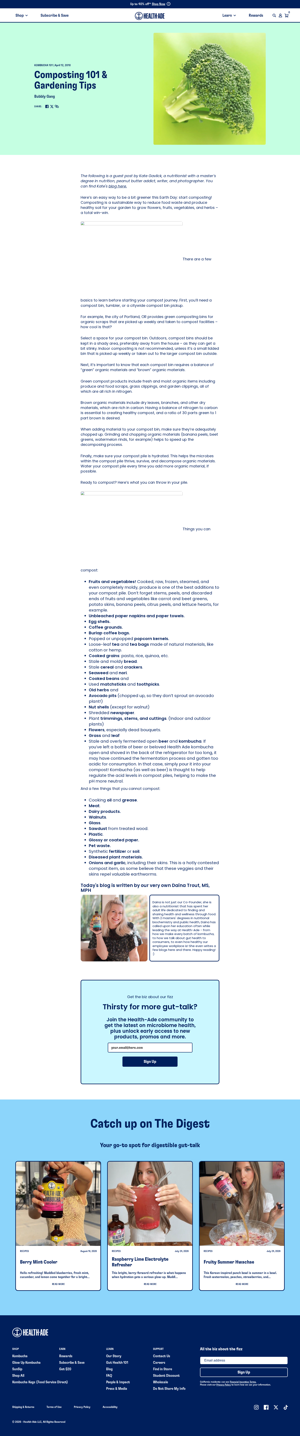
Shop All (18, 1376)
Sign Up (150, 1062)
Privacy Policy (223, 1384)
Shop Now (158, 4)
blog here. (118, 186)
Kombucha (20, 1356)
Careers (159, 1363)
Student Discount (166, 1376)
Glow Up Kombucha (26, 1363)
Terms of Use (54, 1407)
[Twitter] (51, 106)
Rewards (256, 15)
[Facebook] (47, 106)
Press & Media (116, 1389)
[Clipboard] (56, 106)
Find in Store (162, 1369)
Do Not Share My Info (169, 1389)
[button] (274, 15)
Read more (58, 1284)
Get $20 (65, 1369)
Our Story (113, 1356)
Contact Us (161, 1356)
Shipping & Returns (23, 1407)
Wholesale (160, 1382)
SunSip (17, 1369)
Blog (109, 1369)
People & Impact (118, 1382)
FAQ (109, 1376)
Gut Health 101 (117, 1363)
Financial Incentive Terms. (243, 1382)
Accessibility (110, 1407)
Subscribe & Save (55, 15)
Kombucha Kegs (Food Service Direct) (40, 1382)
